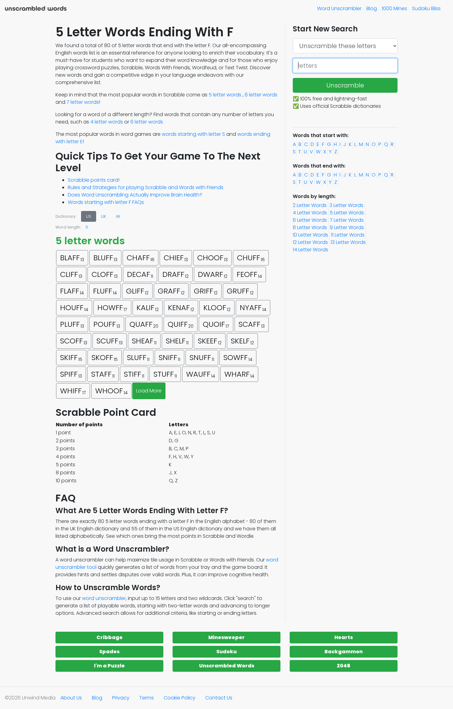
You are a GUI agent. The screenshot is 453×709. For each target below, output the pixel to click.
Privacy (120, 697)
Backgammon (343, 651)
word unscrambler (104, 598)
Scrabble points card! (94, 180)
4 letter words (106, 121)
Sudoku (226, 651)
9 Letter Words (347, 227)
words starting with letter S (193, 134)
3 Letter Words (346, 205)
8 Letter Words (310, 227)
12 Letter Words (310, 242)
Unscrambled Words (226, 665)
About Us (71, 697)
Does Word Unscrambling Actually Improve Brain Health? (135, 194)
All (118, 216)
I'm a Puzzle (109, 665)
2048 (343, 665)
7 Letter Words (347, 220)
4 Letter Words (310, 212)
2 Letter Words (310, 205)
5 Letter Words (347, 212)
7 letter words (83, 102)
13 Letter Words (348, 242)
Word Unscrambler (339, 8)
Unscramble (345, 85)
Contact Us (218, 697)
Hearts (343, 637)
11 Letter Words (348, 234)
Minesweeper (226, 637)
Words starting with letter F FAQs (106, 202)
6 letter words (261, 94)
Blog (371, 8)
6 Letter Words (310, 220)
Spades (109, 651)
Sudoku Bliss (426, 8)
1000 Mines (394, 8)
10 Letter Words (310, 234)
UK (103, 216)
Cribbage (109, 637)
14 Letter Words (310, 249)
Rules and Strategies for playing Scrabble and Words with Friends (145, 187)
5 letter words (225, 94)
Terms (146, 697)
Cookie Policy (179, 697)
